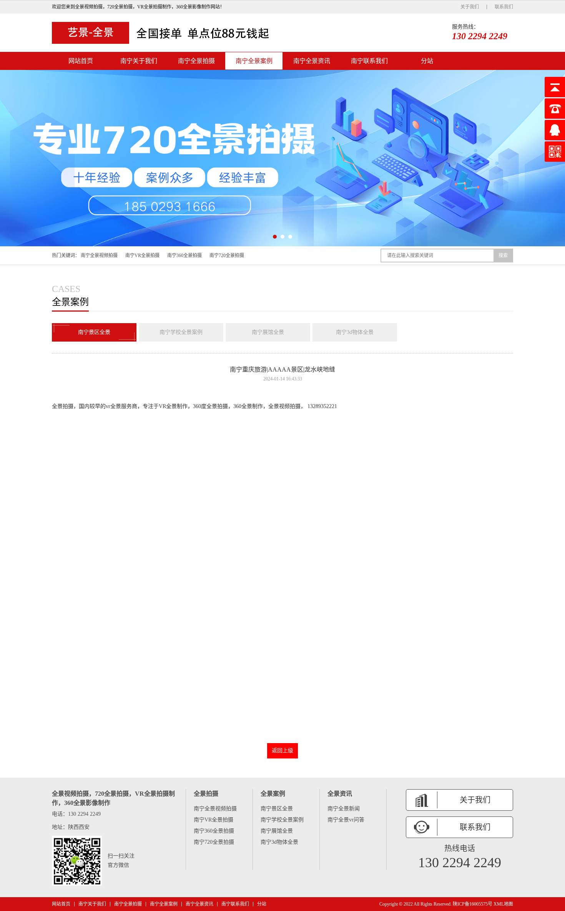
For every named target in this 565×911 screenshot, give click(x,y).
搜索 (503, 255)
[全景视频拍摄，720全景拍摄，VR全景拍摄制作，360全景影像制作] (163, 32)
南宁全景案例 (254, 61)
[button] (275, 237)
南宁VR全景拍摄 (142, 255)
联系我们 (504, 7)
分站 (427, 61)
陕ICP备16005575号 (472, 904)
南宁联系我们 (369, 61)
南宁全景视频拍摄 (99, 255)
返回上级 (282, 750)
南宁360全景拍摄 (184, 255)
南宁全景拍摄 (196, 61)
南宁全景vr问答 (345, 820)
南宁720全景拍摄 (226, 255)
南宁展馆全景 (268, 332)
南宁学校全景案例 (181, 332)
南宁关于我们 (138, 61)
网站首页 (80, 61)
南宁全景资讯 (311, 61)
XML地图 (503, 904)
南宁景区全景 (94, 332)
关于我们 (469, 7)
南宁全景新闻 (343, 808)
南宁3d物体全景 (355, 332)
